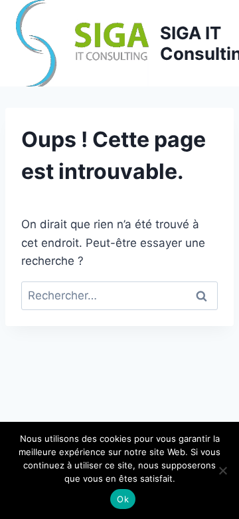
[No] (222, 470)
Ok (123, 499)
